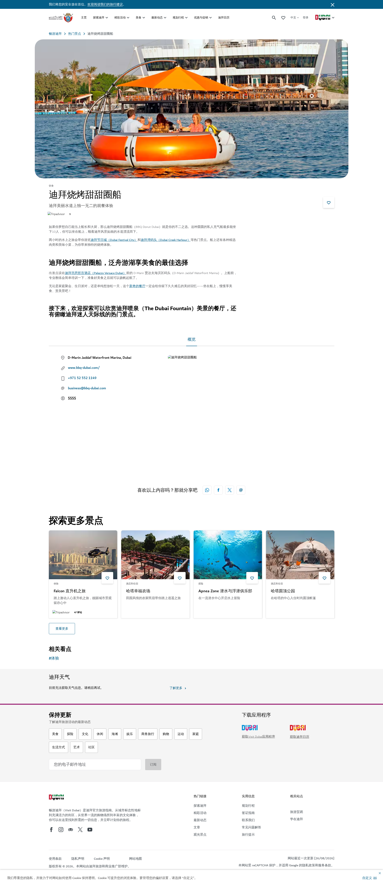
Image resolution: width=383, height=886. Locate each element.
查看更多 (61, 628)
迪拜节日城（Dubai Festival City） (114, 240)
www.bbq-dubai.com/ (84, 367)
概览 (192, 339)
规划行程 (178, 17)
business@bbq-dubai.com (87, 388)
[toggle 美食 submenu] (144, 17)
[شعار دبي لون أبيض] (57, 797)
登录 (305, 17)
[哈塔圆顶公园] (300, 554)
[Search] (274, 17)
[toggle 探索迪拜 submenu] (107, 17)
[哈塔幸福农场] (155, 554)
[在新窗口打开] (218, 490)
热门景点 (74, 33)
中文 (293, 17)
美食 (138, 17)
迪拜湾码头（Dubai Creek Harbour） (166, 240)
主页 (84, 17)
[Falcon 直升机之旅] (83, 554)
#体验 (54, 658)
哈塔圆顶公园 (283, 591)
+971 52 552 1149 (82, 378)
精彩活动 (120, 17)
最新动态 (157, 17)
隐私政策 (308, 865)
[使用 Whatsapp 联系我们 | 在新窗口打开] (207, 490)
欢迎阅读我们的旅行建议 (105, 4)
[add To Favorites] (328, 202)
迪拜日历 (223, 17)
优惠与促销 (201, 17)
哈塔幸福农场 (138, 591)
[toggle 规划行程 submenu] (186, 17)
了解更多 (175, 688)
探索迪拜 (98, 17)
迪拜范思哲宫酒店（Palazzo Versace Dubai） (95, 273)
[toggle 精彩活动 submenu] (128, 17)
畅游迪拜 (55, 33)
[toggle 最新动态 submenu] (165, 17)
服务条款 (324, 865)
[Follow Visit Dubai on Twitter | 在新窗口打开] (80, 829)
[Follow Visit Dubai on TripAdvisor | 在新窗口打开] (70, 829)
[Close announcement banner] (332, 4)
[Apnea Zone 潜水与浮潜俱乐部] (228, 554)
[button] (369, 878)
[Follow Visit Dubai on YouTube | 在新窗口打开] (89, 829)
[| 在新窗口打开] (61, 829)
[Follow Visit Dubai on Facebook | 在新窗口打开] (51, 829)
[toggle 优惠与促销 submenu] (210, 17)
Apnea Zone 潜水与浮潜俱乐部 (225, 591)
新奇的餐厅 (137, 286)
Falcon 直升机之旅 (70, 591)
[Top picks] (283, 17)
